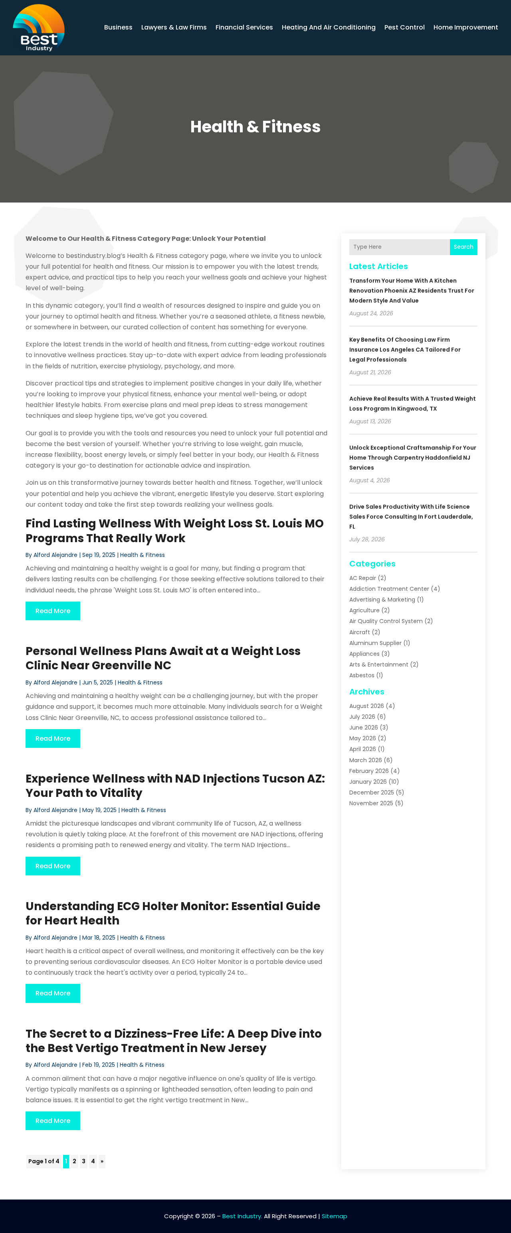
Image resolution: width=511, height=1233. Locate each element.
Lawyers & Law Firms (174, 27)
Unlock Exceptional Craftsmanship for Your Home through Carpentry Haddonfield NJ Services (412, 458)
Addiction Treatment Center (389, 589)
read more (53, 611)
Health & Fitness (142, 555)
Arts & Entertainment (378, 665)
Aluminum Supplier (375, 643)
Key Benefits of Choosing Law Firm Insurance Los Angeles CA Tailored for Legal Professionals (405, 350)
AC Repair (362, 578)
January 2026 (368, 782)
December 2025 (371, 792)
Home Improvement (466, 27)
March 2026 (365, 760)
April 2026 (362, 749)
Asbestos (361, 675)
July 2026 (362, 717)
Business (118, 27)
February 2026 (369, 771)
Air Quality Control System (386, 621)
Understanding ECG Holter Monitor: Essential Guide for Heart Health (173, 913)
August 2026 (366, 706)
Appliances (364, 654)
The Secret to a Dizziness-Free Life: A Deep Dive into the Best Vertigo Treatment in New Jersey (174, 1041)
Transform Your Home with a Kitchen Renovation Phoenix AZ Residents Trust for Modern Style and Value (411, 291)
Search (463, 247)
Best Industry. (242, 1216)
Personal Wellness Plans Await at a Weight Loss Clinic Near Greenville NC (163, 658)
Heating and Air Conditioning (329, 27)
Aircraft (359, 632)
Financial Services (244, 27)
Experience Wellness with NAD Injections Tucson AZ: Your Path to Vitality (175, 786)
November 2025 (371, 803)
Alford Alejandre (55, 555)
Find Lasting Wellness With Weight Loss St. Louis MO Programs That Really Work (175, 531)
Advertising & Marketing (382, 600)
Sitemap (334, 1216)
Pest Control (404, 27)
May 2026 (362, 738)
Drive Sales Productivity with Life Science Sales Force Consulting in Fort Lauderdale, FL (411, 517)
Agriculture (364, 610)
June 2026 (363, 728)
